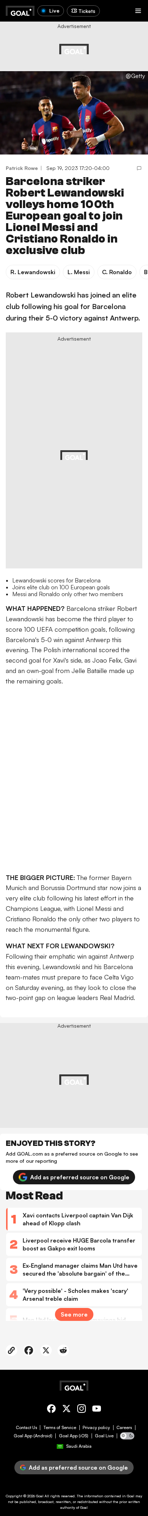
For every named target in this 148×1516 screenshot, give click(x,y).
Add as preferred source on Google (79, 1177)
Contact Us (26, 1427)
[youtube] (96, 1410)
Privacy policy (96, 1427)
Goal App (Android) (33, 1435)
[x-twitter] (66, 1410)
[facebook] (51, 1410)
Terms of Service (59, 1427)
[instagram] (81, 1410)
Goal (39, 1496)
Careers (124, 1427)
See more (74, 1314)
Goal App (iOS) (73, 1435)
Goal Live (104, 1435)
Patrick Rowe (22, 168)
